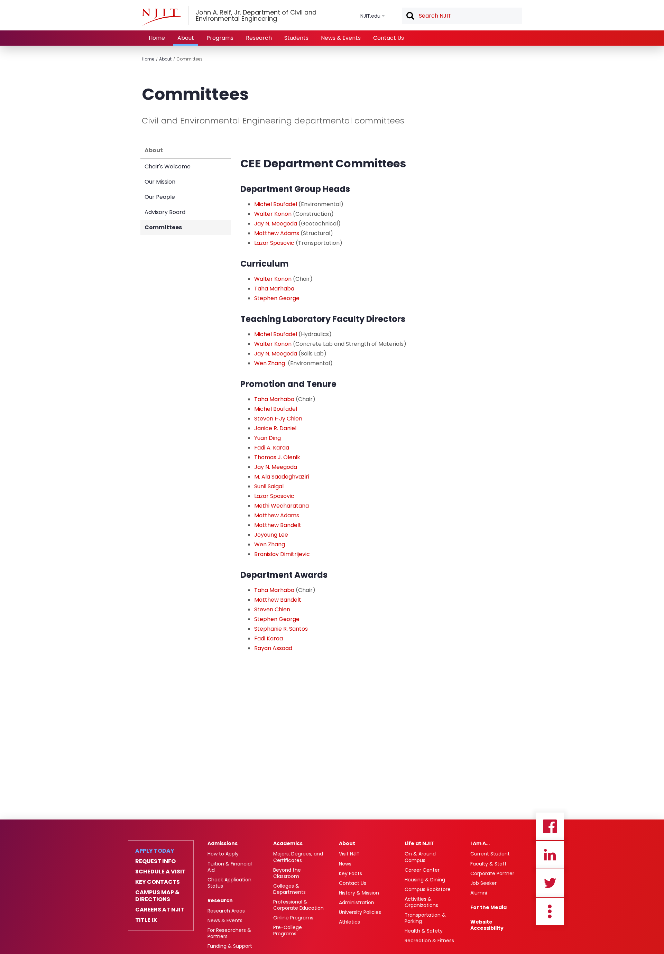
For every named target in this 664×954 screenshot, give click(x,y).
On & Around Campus (420, 857)
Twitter (550, 883)
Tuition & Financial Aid (230, 867)
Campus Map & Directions (157, 896)
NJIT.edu (370, 15)
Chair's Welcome (168, 166)
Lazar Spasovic (274, 243)
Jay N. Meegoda (275, 224)
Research (259, 38)
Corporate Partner (492, 873)
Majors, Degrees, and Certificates (298, 857)
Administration (356, 902)
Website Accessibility (487, 925)
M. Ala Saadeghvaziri (281, 477)
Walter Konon (273, 214)
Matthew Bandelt (277, 525)
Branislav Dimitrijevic (282, 554)
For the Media (488, 907)
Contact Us (388, 38)
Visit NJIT (349, 854)
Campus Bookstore (428, 889)
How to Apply (223, 854)
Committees (189, 59)
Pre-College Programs (287, 930)
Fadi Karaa (268, 638)
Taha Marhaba (274, 289)
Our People (160, 197)
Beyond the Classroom (287, 873)
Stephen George (276, 298)
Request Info (155, 861)
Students (296, 38)
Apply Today (154, 851)
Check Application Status (229, 883)
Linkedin (550, 855)
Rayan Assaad (273, 648)
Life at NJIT (419, 843)
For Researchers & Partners (229, 933)
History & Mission (359, 893)
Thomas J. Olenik (277, 457)
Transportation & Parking (425, 918)
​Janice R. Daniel (275, 428)
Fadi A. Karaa (271, 448)
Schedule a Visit (160, 871)
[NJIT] (161, 17)
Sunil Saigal (269, 486)
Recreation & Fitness (429, 940)
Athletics (349, 922)
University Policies (360, 912)
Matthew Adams (276, 233)
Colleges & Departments (289, 889)
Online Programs (293, 918)
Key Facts (350, 873)
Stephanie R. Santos (281, 629)
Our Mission (160, 182)
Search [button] (410, 16)
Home (157, 38)
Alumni (478, 893)
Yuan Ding (267, 438)
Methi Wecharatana (281, 506)
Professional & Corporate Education (298, 905)
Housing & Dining (425, 880)
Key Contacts (157, 882)
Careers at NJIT (159, 909)
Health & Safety (424, 931)
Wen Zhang (269, 363)
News (345, 864)
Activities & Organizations (421, 902)
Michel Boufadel (275, 204)
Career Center (422, 870)
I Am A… (480, 843)
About (185, 38)
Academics (288, 843)
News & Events (341, 38)
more (550, 911)
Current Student (490, 854)
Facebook (550, 826)
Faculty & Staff (488, 864)
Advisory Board (165, 212)
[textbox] (462, 16)
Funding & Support (230, 946)
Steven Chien (272, 609)
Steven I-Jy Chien (278, 419)
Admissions (223, 843)
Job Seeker (483, 883)
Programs (219, 38)
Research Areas (226, 911)
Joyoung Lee (271, 535)
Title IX (146, 920)
